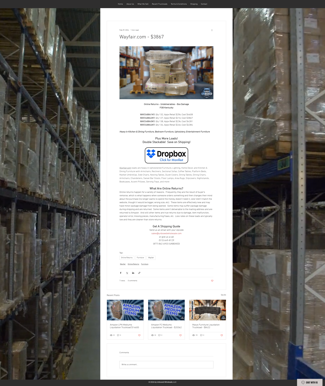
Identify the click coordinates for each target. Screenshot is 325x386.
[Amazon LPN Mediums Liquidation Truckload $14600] (125, 310)
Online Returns (127, 258)
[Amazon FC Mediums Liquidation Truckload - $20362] (166, 310)
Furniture (140, 258)
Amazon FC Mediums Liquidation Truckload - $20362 (166, 326)
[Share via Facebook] (120, 273)
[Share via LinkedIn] (133, 273)
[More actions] (211, 30)
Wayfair (151, 258)
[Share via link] (139, 273)
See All (223, 295)
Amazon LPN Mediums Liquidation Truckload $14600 (124, 326)
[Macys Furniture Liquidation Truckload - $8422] (207, 310)
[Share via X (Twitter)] (127, 273)
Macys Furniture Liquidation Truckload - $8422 (206, 326)
